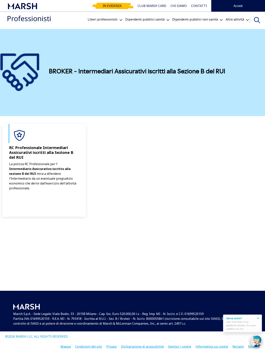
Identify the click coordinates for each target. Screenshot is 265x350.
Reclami (238, 345)
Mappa (66, 345)
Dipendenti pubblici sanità (145, 19)
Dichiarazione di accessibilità (142, 345)
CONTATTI (199, 6)
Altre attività (235, 19)
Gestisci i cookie (179, 345)
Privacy (111, 345)
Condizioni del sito (88, 345)
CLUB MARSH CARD (152, 6)
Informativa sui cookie (212, 345)
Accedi (238, 6)
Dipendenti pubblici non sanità (195, 19)
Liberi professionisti (103, 19)
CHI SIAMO (179, 6)
